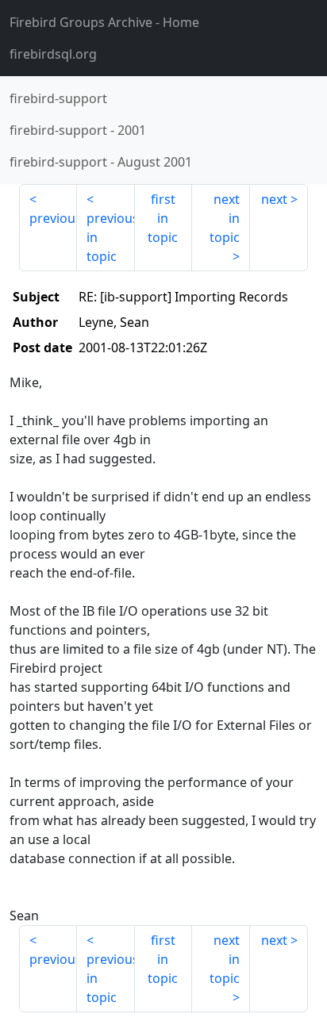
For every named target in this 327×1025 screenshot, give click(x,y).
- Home (104, 22)
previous (53, 218)
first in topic (163, 218)
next (274, 199)
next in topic (225, 218)
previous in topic (111, 237)
